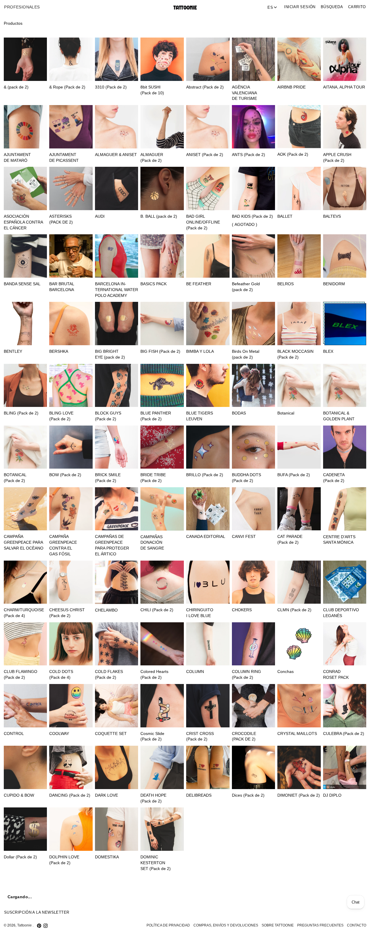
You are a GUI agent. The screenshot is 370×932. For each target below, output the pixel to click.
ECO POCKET (199, 924)
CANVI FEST (244, 536)
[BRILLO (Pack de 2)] (208, 447)
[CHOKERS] (253, 582)
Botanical (285, 413)
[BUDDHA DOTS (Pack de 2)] (253, 447)
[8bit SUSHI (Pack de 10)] (162, 59)
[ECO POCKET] (208, 896)
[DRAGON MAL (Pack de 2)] (345, 829)
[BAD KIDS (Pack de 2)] (253, 188)
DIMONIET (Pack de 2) (298, 795)
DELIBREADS (199, 795)
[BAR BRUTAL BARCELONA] (71, 256)
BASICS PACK (153, 284)
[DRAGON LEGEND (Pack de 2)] (299, 829)
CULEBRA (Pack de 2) (343, 733)
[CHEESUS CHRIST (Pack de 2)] (71, 582)
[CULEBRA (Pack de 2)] (345, 705)
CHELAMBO (106, 610)
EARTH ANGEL (154, 924)
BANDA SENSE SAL (22, 284)
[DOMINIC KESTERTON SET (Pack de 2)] (162, 829)
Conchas (285, 671)
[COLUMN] (208, 644)
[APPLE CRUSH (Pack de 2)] (345, 126)
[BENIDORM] (345, 256)
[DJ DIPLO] (345, 767)
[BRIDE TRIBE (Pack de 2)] (162, 447)
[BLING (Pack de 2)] (25, 385)
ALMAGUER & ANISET (116, 155)
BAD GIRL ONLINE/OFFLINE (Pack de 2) (203, 222)
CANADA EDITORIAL (205, 536)
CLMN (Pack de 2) (294, 610)
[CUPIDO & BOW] (25, 767)
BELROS (285, 284)
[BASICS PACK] (162, 256)
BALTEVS (332, 216)
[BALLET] (299, 188)
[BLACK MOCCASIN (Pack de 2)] (299, 323)
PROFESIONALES (22, 7)
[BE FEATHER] (208, 256)
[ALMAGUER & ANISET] (116, 126)
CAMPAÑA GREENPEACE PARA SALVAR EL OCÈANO (23, 542)
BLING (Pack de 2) (21, 413)
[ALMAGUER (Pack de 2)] (162, 126)
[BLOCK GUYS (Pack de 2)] (116, 385)
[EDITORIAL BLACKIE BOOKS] (299, 896)
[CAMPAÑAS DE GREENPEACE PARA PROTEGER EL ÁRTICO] (116, 509)
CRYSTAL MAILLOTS (297, 733)
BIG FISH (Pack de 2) (160, 351)
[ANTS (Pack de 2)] (253, 126)
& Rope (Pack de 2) (67, 87)
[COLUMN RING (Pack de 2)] (253, 644)
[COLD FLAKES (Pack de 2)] (116, 644)
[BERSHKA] (71, 323)
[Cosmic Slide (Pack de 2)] (162, 705)
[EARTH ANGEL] (162, 896)
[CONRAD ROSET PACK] (345, 644)
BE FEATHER (198, 284)
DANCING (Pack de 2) (69, 795)
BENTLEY (13, 351)
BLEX (328, 351)
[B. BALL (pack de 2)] (162, 188)
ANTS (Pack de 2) (248, 155)
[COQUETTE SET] (116, 705)
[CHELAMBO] (116, 582)
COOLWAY (59, 733)
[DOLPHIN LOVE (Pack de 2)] (71, 829)
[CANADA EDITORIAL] (208, 509)
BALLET (285, 216)
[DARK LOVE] (116, 767)
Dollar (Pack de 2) (20, 857)
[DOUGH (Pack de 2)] (253, 829)
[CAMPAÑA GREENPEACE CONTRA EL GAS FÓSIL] (71, 509)
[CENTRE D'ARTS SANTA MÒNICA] (345, 509)
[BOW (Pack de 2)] (71, 447)
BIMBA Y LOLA (200, 351)
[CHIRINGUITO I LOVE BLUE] (208, 582)
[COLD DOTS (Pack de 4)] (71, 644)
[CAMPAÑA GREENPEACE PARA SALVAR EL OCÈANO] (25, 509)
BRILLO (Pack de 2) (204, 475)
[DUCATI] (116, 896)
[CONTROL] (25, 705)
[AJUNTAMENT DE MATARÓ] (25, 126)
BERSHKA (58, 351)
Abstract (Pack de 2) (205, 87)
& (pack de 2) (16, 87)
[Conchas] (299, 644)
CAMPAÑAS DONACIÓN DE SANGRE (152, 543)
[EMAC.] (345, 896)
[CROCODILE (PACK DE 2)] (253, 705)
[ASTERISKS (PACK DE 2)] (71, 188)
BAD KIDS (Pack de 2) (252, 216)
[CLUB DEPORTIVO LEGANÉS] (345, 582)
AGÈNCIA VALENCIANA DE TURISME (244, 93)
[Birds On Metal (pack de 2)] (253, 323)
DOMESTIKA (107, 857)
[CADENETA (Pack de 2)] (345, 447)
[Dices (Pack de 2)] (253, 767)
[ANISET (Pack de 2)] (208, 126)
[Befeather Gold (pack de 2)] (253, 256)
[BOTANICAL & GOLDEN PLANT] (345, 385)
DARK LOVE (106, 795)
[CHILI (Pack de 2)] (162, 582)
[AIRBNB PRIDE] (299, 59)
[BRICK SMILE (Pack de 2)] (116, 447)
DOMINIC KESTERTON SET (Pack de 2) (155, 863)
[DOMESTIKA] (116, 829)
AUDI (100, 216)
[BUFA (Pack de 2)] (299, 447)
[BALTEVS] (345, 188)
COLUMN (195, 671)
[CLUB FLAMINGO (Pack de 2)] (25, 644)
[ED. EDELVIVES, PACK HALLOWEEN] (253, 896)
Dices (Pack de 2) (248, 795)
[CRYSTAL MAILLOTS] (299, 705)
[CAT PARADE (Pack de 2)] (299, 509)
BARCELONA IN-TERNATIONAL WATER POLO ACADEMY (116, 290)
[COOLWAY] (71, 705)
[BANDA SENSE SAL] (25, 256)
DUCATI (102, 924)
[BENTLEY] (25, 323)
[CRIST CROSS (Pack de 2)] (208, 705)
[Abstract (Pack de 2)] (208, 59)
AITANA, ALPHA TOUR (344, 87)
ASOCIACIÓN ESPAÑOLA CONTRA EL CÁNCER (23, 222)
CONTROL (14, 733)
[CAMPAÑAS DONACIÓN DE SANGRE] (162, 509)
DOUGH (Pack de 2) (250, 857)
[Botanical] (299, 385)
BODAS (239, 413)
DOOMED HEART (202, 857)
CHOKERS (242, 610)
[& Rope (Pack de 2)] (71, 59)
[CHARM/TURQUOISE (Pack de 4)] (25, 582)
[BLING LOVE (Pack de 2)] (71, 385)
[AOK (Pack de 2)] (299, 126)
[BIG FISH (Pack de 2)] (162, 323)
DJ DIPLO (332, 795)
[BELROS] (299, 256)
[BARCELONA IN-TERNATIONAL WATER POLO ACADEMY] (116, 256)
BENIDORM (334, 284)
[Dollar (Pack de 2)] (25, 829)
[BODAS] (253, 385)
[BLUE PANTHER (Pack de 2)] (162, 385)
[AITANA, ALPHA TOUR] (345, 59)
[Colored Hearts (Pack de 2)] (162, 644)
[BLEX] (345, 323)
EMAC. (329, 924)
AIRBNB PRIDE (291, 87)
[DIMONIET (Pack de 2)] (299, 767)
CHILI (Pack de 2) (156, 610)
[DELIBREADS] (208, 767)
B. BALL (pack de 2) (158, 216)
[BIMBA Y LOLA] (208, 323)
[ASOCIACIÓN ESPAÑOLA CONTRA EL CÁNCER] (25, 188)
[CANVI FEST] (253, 509)
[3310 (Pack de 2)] (116, 59)
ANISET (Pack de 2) (204, 155)
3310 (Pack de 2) (111, 87)
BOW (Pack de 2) (65, 475)
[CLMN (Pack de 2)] (299, 582)
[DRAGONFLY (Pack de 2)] (25, 896)
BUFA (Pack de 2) (293, 475)
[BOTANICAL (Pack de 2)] (25, 447)
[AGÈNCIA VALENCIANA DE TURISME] (253, 59)
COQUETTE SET (111, 733)
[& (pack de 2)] (25, 59)
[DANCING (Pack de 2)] (71, 767)
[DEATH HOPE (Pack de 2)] (162, 767)
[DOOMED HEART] (208, 829)
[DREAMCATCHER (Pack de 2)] (71, 896)
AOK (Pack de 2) (292, 154)
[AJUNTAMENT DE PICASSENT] (71, 126)
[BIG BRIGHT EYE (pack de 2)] (116, 323)
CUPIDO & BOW (19, 795)
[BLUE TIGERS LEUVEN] (208, 385)
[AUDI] (116, 188)
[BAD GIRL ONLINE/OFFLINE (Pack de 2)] (208, 188)
